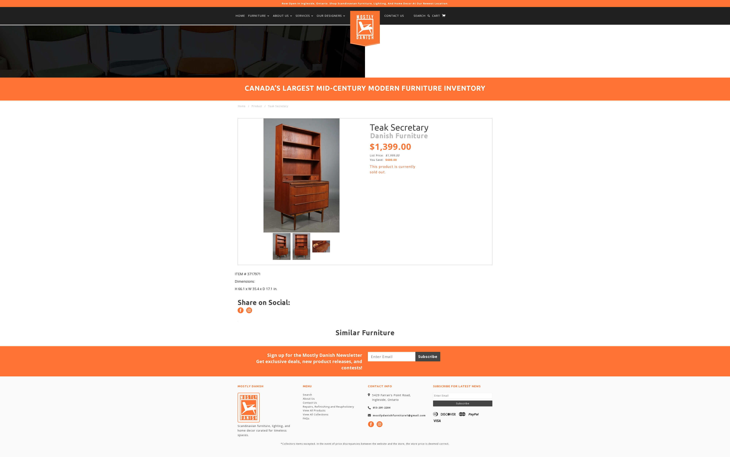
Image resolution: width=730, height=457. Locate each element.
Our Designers (330, 15)
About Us (281, 15)
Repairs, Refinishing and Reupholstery (328, 406)
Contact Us (394, 15)
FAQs (306, 418)
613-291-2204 (381, 407)
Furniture (257, 15)
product (257, 106)
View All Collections (315, 414)
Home (240, 15)
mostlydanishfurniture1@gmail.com (399, 415)
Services (303, 15)
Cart (436, 15)
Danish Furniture (399, 136)
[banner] (365, 27)
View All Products (314, 410)
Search (420, 15)
